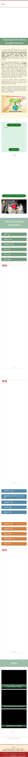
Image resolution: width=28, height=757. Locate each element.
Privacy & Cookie (22, 756)
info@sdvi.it (22, 750)
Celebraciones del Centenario (14, 718)
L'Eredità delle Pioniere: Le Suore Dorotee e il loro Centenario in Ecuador (14, 679)
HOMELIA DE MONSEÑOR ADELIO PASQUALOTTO (14, 699)
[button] (25, 4)
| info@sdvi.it (13, 756)
